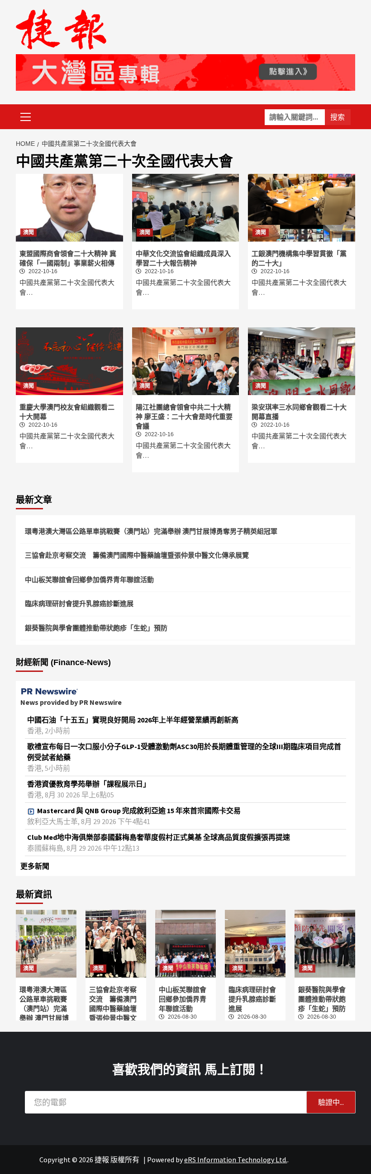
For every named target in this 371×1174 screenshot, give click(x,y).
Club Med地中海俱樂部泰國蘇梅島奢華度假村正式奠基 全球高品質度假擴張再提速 (158, 837)
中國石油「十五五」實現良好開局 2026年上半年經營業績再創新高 (132, 719)
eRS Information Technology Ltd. (235, 1159)
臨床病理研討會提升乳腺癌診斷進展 (79, 603)
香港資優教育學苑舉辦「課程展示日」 (88, 783)
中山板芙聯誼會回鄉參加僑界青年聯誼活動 (89, 579)
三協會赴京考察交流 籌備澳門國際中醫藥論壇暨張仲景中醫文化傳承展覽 (137, 555)
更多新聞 (34, 866)
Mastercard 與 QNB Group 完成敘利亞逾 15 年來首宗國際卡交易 (139, 810)
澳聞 (28, 232)
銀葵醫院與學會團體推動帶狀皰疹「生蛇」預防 (96, 628)
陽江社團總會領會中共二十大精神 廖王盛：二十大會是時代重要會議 (184, 416)
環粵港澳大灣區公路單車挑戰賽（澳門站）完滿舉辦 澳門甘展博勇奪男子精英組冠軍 (151, 531)
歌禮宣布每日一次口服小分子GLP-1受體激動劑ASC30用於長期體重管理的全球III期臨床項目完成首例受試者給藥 (184, 752)
